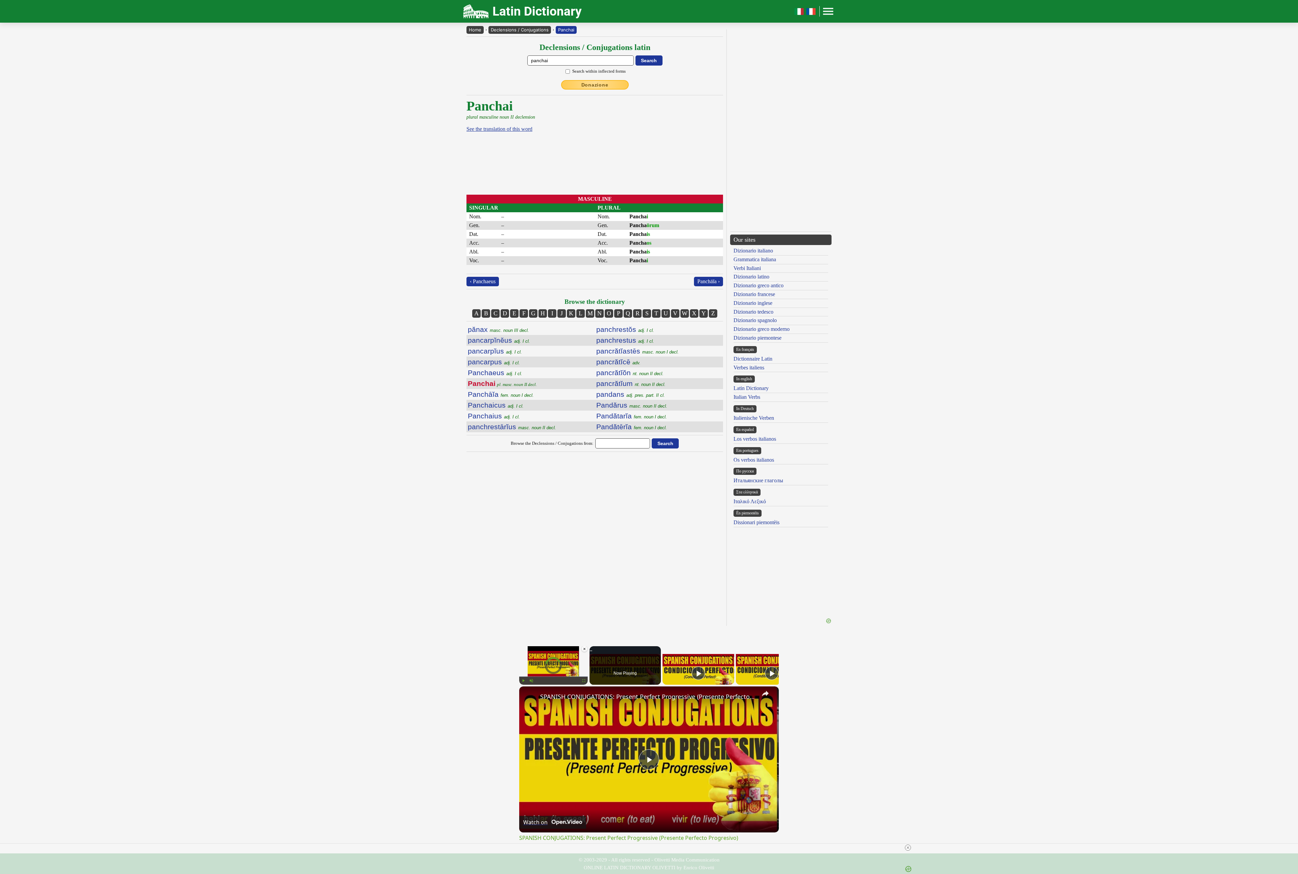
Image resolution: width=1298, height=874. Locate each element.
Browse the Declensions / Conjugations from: (552, 443)
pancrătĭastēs (637, 351)
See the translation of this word (499, 129)
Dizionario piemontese (758, 338)
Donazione (594, 85)
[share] (765, 693)
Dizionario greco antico (759, 285)
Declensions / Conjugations (520, 29)
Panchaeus (495, 373)
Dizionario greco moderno (762, 329)
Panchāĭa (501, 394)
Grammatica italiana (755, 259)
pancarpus (494, 362)
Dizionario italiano (753, 250)
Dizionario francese (754, 294)
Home (475, 29)
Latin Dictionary (751, 388)
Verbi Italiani (747, 268)
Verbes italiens (749, 367)
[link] (530, 697)
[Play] (523, 681)
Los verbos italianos (755, 439)
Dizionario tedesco (753, 312)
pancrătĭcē (618, 362)
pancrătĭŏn (630, 373)
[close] (908, 848)
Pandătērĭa (631, 427)
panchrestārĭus (512, 427)
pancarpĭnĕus (499, 340)
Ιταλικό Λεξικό (750, 501)
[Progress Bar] (553, 676)
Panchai (566, 29)
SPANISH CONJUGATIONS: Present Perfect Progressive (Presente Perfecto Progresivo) (648, 697)
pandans (630, 394)
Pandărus (631, 405)
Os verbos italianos (754, 460)
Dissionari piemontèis (756, 522)
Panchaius (494, 416)
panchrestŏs (625, 329)
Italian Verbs (747, 397)
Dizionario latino (751, 277)
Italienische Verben (754, 418)
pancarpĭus (495, 351)
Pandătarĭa (631, 416)
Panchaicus (496, 405)
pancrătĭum (631, 383)
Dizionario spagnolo (755, 320)
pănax (498, 329)
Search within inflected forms (599, 71)
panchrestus (625, 340)
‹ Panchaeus (483, 281)
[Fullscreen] (584, 681)
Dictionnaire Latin (753, 359)
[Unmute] (531, 681)
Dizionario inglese (753, 303)
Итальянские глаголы (758, 480)
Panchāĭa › (708, 281)
